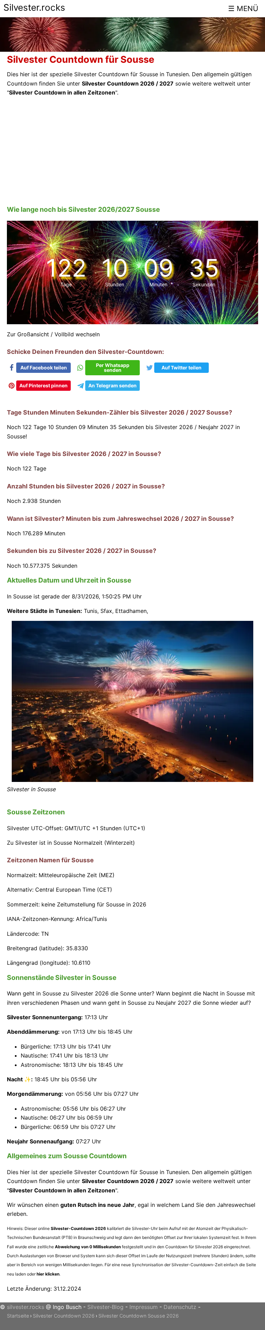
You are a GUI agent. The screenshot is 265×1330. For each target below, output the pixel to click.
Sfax (106, 610)
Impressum (143, 1306)
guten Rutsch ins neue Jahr (97, 1204)
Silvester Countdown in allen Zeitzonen (62, 92)
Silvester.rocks (34, 7)
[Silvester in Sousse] (132, 779)
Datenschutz (180, 1306)
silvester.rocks (25, 1306)
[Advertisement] (132, 151)
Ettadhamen (131, 610)
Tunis (90, 610)
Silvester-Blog (105, 1306)
